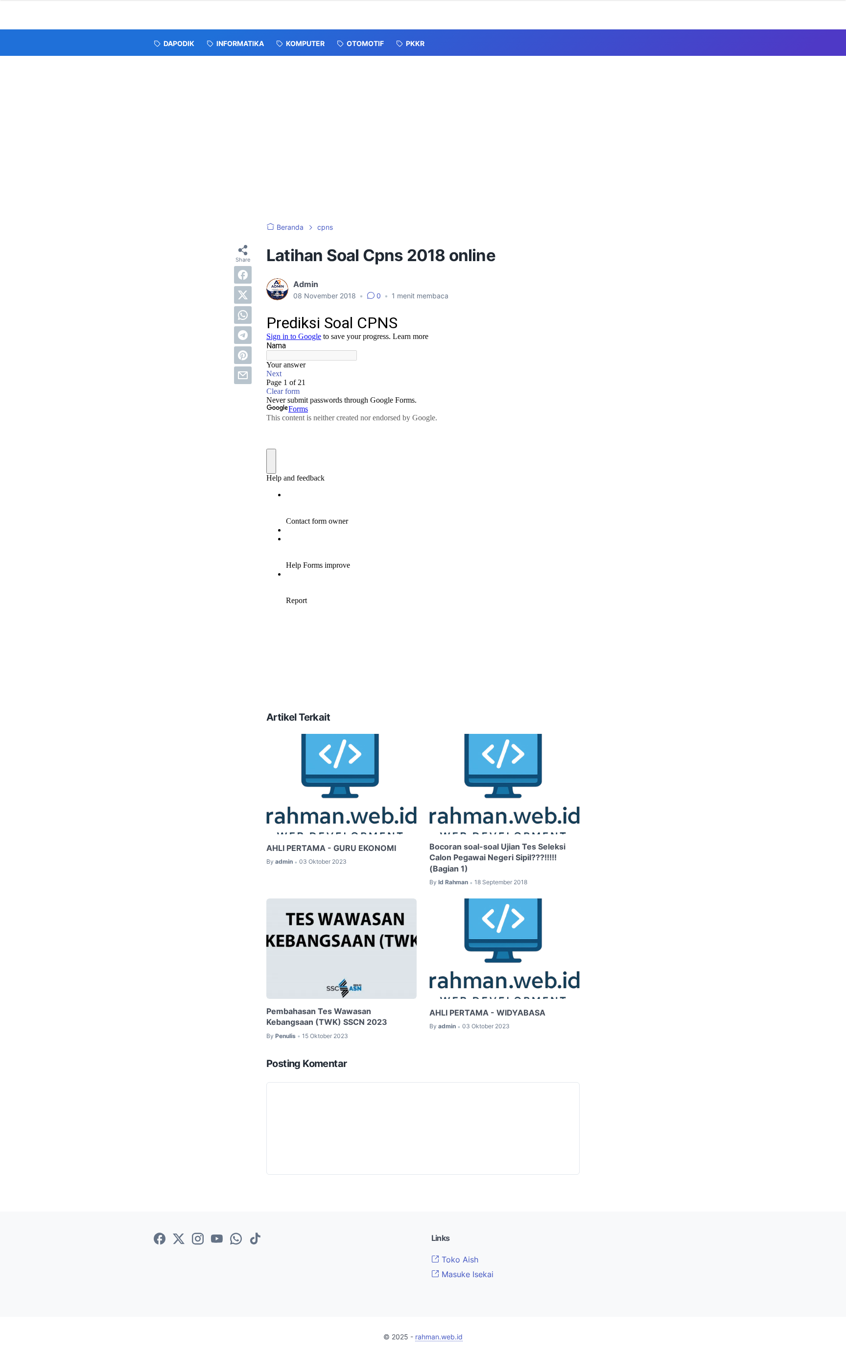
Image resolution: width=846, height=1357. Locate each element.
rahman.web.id (439, 1337)
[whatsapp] (243, 315)
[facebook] (243, 275)
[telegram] (243, 335)
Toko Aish (458, 1259)
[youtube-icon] (217, 1239)
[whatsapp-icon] (236, 1239)
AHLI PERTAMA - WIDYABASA (487, 1013)
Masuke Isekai (466, 1274)
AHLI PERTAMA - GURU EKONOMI (331, 848)
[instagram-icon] (198, 1239)
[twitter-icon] (179, 1239)
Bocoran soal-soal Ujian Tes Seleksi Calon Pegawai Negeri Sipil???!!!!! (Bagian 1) (497, 857)
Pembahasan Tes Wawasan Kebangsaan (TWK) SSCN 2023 (326, 1016)
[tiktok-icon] (255, 1239)
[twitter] (243, 295)
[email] (243, 375)
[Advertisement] (423, 129)
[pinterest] (243, 355)
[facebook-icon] (159, 1239)
